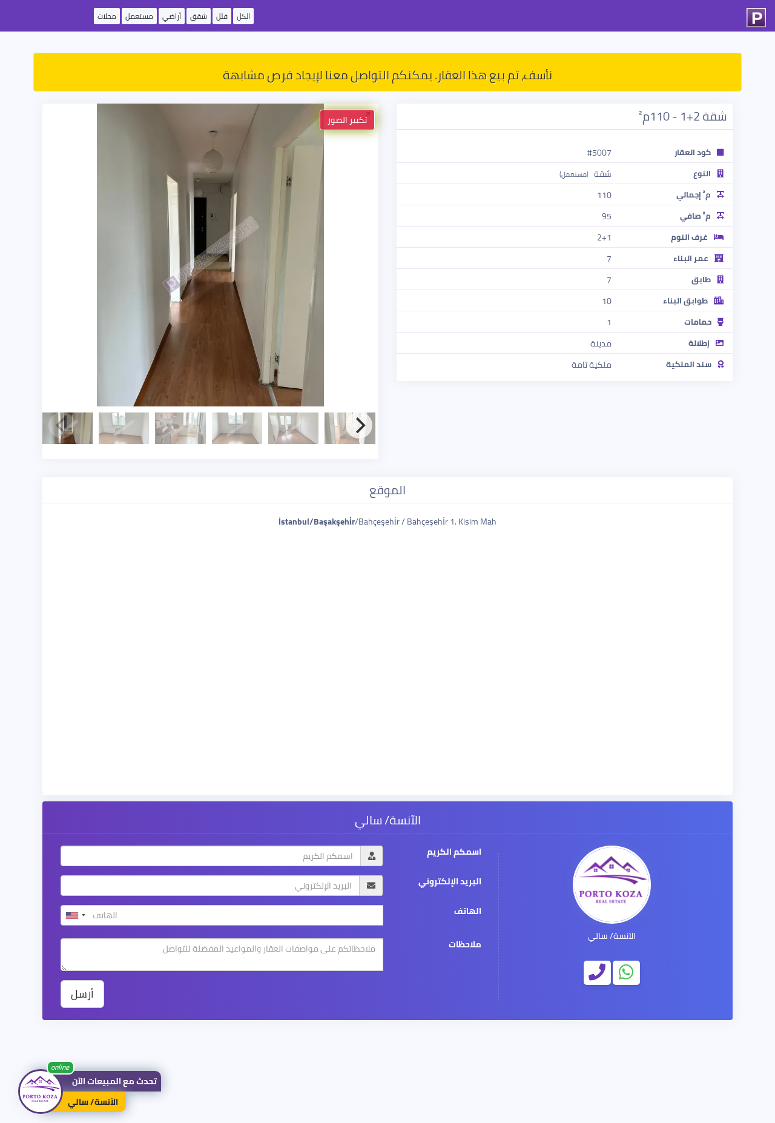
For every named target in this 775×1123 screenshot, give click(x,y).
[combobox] (75, 915)
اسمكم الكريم (454, 852)
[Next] (359, 425)
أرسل (82, 994)
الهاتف (467, 911)
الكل (243, 16)
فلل (222, 16)
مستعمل (139, 16)
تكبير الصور (347, 120)
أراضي (171, 16)
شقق (198, 16)
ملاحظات (465, 944)
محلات (106, 16)
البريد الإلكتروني (449, 881)
